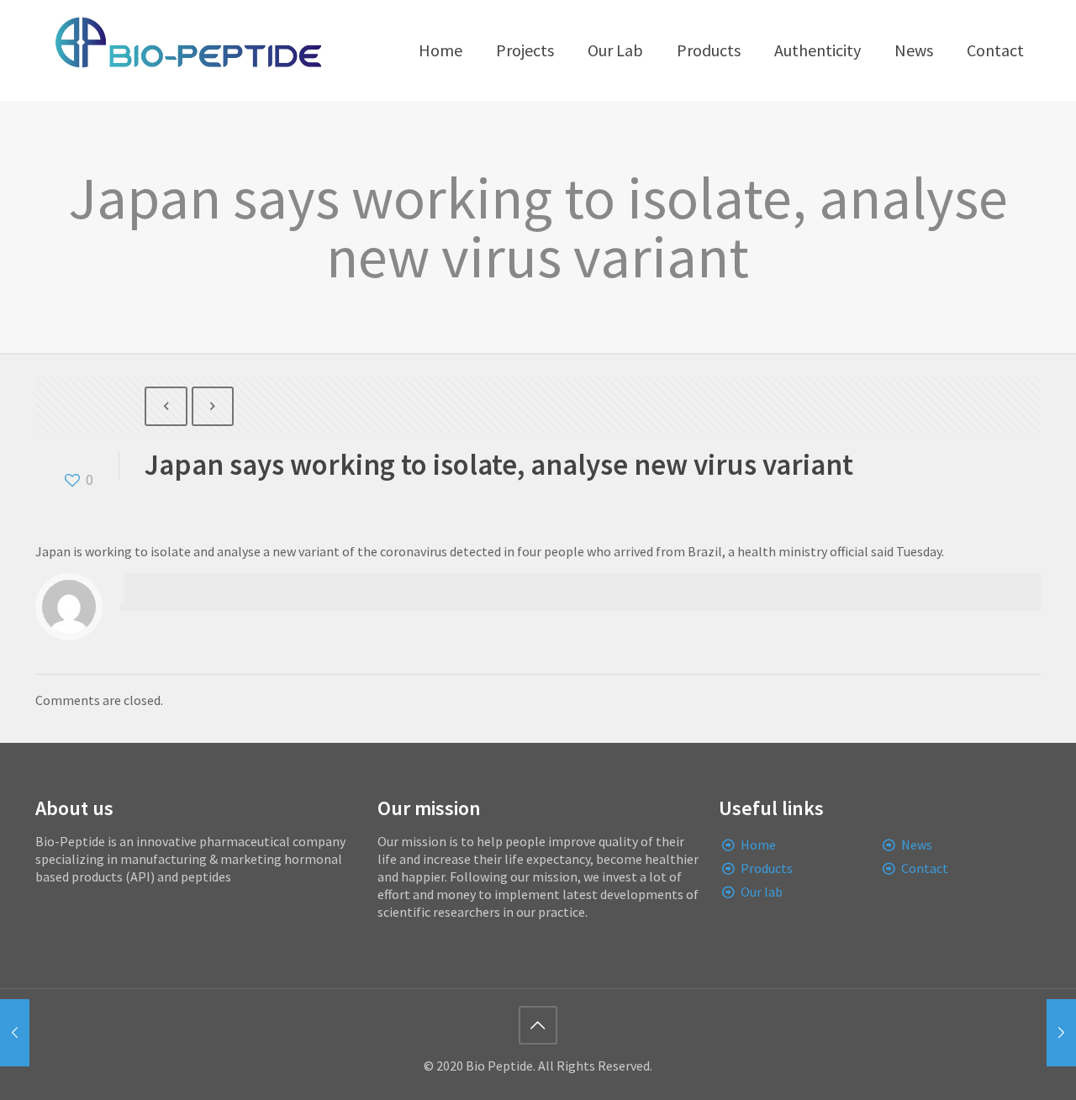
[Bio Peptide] (187, 50)
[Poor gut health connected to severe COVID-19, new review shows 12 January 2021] (1061, 1032)
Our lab (762, 891)
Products (767, 868)
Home (758, 844)
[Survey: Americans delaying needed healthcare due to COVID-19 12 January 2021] (14, 1032)
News (916, 844)
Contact (924, 868)
